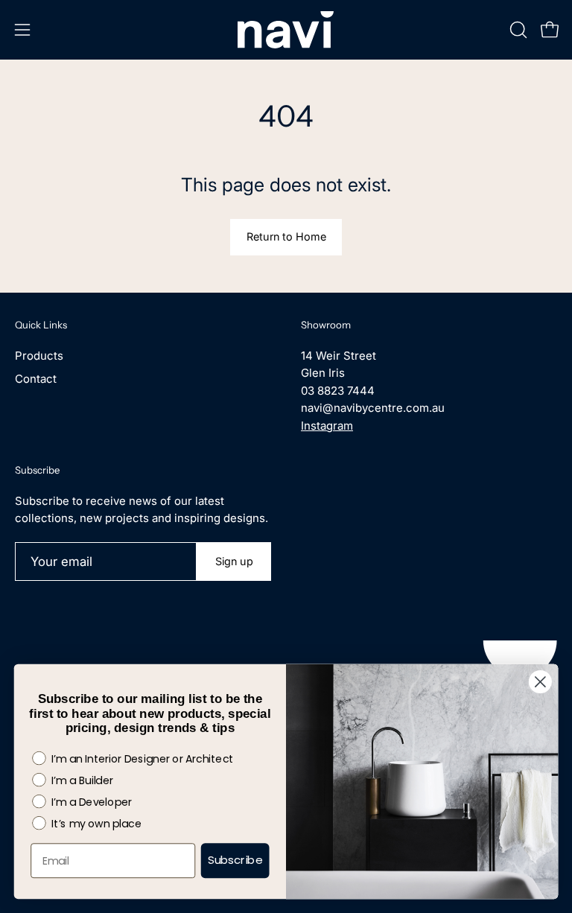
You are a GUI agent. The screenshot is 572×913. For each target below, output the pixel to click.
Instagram (327, 426)
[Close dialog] (540, 681)
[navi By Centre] (286, 29)
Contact (36, 379)
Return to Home (286, 236)
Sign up (234, 561)
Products (39, 356)
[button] (516, 29)
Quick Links (41, 325)
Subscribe (235, 861)
